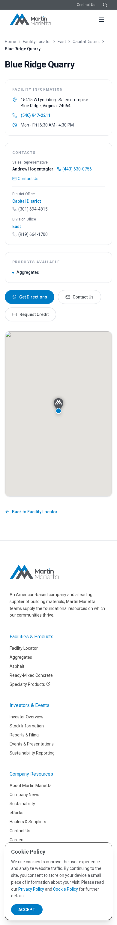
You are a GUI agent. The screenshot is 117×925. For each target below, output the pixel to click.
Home (10, 41)
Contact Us (86, 5)
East (62, 41)
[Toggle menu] (101, 19)
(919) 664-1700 (33, 234)
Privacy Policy (31, 889)
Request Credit (34, 314)
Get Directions (33, 297)
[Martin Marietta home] (34, 572)
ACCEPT (26, 909)
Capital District (86, 41)
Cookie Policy (65, 889)
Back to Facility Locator (35, 511)
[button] (58, 406)
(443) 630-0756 (77, 169)
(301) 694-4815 (33, 209)
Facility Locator (37, 41)
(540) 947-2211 (35, 115)
